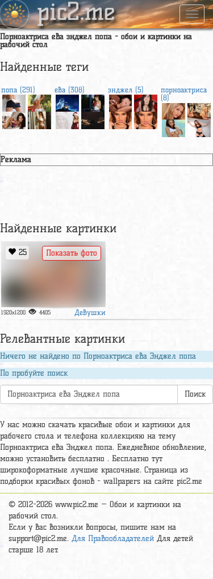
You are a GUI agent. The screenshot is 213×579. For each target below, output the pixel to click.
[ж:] (120, 119)
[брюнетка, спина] (39, 119)
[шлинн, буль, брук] (173, 110)
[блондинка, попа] (39, 102)
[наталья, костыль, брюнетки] (173, 127)
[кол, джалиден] (199, 127)
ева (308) (70, 89)
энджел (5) (126, 89)
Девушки (90, 312)
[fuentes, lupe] (14, 119)
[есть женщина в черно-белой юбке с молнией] (14, 102)
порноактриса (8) (184, 93)
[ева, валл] (67, 102)
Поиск (195, 394)
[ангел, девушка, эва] (145, 119)
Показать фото (71, 253)
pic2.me (76, 13)
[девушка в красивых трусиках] (53, 273)
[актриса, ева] (93, 119)
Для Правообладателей (113, 538)
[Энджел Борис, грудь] (120, 102)
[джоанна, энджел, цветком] (145, 102)
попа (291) (18, 89)
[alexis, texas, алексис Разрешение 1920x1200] (199, 110)
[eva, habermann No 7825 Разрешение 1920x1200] (67, 119)
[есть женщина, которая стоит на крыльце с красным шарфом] (93, 102)
